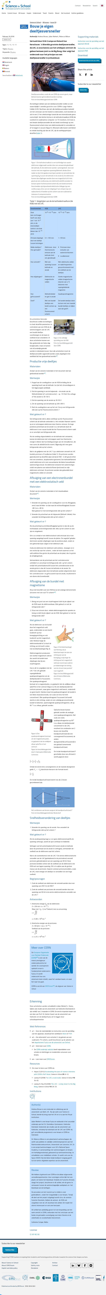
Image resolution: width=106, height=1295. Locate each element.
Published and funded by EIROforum (13, 1286)
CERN (49, 1046)
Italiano (6, 68)
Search (95, 5)
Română (7, 71)
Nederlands (8, 62)
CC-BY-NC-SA (34, 1234)
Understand (37, 13)
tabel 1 (39, 133)
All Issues (21, 13)
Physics (10, 49)
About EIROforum (8, 1265)
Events (50, 13)
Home (4, 13)
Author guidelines (77, 13)
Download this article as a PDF (89, 60)
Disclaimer (34, 1268)
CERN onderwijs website (45, 1049)
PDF (70, 1033)
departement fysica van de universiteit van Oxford (52, 1042)
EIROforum (50, 986)
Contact (78, 5)
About (57, 13)
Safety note (35, 1265)
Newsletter (87, 5)
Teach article (24, 26)
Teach (45, 13)
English (6, 65)
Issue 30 (53, 22)
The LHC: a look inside (53, 1077)
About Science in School (10, 1262)
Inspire (29, 13)
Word (64, 1033)
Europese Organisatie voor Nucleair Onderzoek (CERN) (40, 955)
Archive (54, 1262)
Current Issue (12, 13)
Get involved (65, 13)
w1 (57, 356)
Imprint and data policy (9, 1268)
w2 (55, 592)
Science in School (35, 22)
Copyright (34, 1262)
